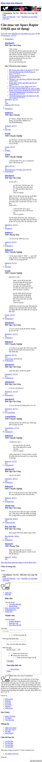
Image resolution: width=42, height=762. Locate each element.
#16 (6, 480)
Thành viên (8, 611)
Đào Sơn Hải (10, 526)
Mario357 (9, 544)
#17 (6, 500)
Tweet (3, 570)
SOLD (11, 77)
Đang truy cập (13, 623)
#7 (6, 265)
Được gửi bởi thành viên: (10, 638)
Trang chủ (8, 592)
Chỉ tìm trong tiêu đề (19, 635)
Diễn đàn (8, 594)
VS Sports (8, 718)
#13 (6, 411)
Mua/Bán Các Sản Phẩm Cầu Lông (23, 34)
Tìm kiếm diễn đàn (15, 604)
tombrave (8, 105)
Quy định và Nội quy (12, 754)
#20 (6, 559)
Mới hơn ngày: (7, 648)
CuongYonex (9, 359)
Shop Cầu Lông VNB (12, 608)
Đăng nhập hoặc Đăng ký (12, 3)
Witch (7, 154)
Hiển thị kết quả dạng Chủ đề (26, 657)
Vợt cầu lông (9, 741)
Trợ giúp (7, 731)
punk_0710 (22, 170)
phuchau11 (6, 35)
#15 (6, 463)
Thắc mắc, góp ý (10, 729)
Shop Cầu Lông (10, 716)
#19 (6, 538)
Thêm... (9, 671)
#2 (6, 128)
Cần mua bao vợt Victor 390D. (19, 86)
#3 (6, 149)
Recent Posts (13, 606)
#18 (6, 521)
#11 (6, 376)
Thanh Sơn (9, 505)
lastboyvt (9, 232)
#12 (6, 393)
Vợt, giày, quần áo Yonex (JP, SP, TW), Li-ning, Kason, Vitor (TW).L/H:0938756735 (24, 89)
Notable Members (14, 621)
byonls (7, 133)
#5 (6, 227)
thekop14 (9, 250)
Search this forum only (20, 655)
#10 (6, 357)
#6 (6, 244)
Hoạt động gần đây (15, 625)
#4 (6, 168)
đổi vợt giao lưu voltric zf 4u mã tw (20, 70)
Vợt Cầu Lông (9, 720)
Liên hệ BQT (9, 733)
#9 (6, 336)
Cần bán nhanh (14, 75)
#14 (6, 430)
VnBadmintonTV (10, 610)
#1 (6, 101)
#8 (6, 317)
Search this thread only (20, 653)
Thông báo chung (10, 728)
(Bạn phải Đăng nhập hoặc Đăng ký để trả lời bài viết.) (18, 562)
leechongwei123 (10, 170)
